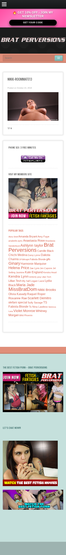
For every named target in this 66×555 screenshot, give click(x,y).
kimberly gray (35, 277)
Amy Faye (43, 236)
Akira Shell (13, 237)
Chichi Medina (17, 255)
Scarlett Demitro (39, 298)
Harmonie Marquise (33, 263)
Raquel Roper (36, 294)
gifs (48, 259)
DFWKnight (24, 259)
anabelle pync (15, 241)
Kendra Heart (50, 272)
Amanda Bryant (27, 236)
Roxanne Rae (17, 298)
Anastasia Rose (34, 240)
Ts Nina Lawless (38, 306)
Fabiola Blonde (38, 259)
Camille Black (45, 250)
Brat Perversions (31, 247)
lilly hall (26, 281)
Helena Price (18, 268)
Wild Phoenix (25, 315)
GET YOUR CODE (33, 22)
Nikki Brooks (47, 290)
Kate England (34, 272)
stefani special (17, 302)
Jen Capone (46, 268)
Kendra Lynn (18, 276)
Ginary (14, 263)
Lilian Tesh (46, 277)
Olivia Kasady (17, 294)
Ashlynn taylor (31, 245)
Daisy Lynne (34, 255)
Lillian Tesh (14, 280)
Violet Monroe (24, 311)
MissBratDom (22, 289)
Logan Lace (37, 280)
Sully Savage (35, 302)
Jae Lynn (34, 268)
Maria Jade (25, 285)
